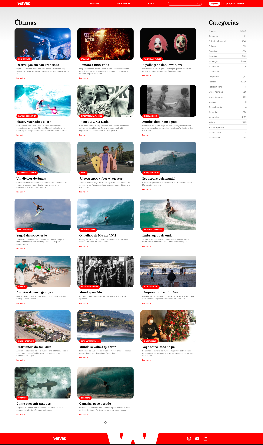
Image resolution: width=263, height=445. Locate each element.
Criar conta (229, 3)
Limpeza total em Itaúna (160, 292)
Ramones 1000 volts (94, 65)
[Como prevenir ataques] (43, 393)
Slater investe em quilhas (160, 403)
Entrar (240, 3)
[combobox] (185, 4)
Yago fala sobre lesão (31, 235)
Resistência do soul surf (34, 347)
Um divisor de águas (31, 178)
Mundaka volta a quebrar (97, 347)
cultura (151, 3)
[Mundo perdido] (105, 281)
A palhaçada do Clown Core (162, 65)
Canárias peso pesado (95, 403)
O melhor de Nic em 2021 (97, 235)
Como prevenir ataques (33, 403)
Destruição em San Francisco (37, 65)
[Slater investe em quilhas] (168, 393)
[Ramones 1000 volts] (105, 54)
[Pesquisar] (198, 3)
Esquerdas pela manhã (158, 178)
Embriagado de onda (157, 235)
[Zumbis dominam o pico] (168, 111)
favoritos (94, 3)
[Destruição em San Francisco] (43, 54)
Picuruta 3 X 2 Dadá (94, 122)
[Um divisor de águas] (43, 168)
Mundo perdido (90, 292)
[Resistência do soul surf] (43, 336)
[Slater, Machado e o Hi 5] (43, 111)
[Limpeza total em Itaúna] (168, 281)
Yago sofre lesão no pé (158, 347)
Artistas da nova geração (34, 292)
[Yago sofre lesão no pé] (168, 336)
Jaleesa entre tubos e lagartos (101, 178)
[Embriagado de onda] (168, 225)
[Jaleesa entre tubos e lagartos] (105, 168)
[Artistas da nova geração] (43, 281)
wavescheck (123, 3)
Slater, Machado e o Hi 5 (33, 122)
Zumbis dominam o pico (160, 122)
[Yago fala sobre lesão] (43, 225)
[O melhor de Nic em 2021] (105, 225)
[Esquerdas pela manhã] (168, 168)
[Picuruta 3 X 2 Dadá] (105, 111)
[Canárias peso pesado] (105, 393)
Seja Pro (214, 3)
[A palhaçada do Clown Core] (168, 54)
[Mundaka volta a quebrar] (105, 336)
